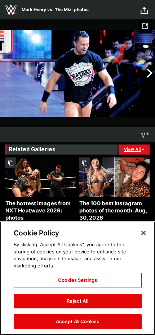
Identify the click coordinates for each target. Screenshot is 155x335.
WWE (11, 9)
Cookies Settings (77, 280)
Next (148, 73)
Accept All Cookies (77, 321)
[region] (77, 278)
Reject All (77, 301)
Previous (6, 73)
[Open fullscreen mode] (145, 26)
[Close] (143, 233)
